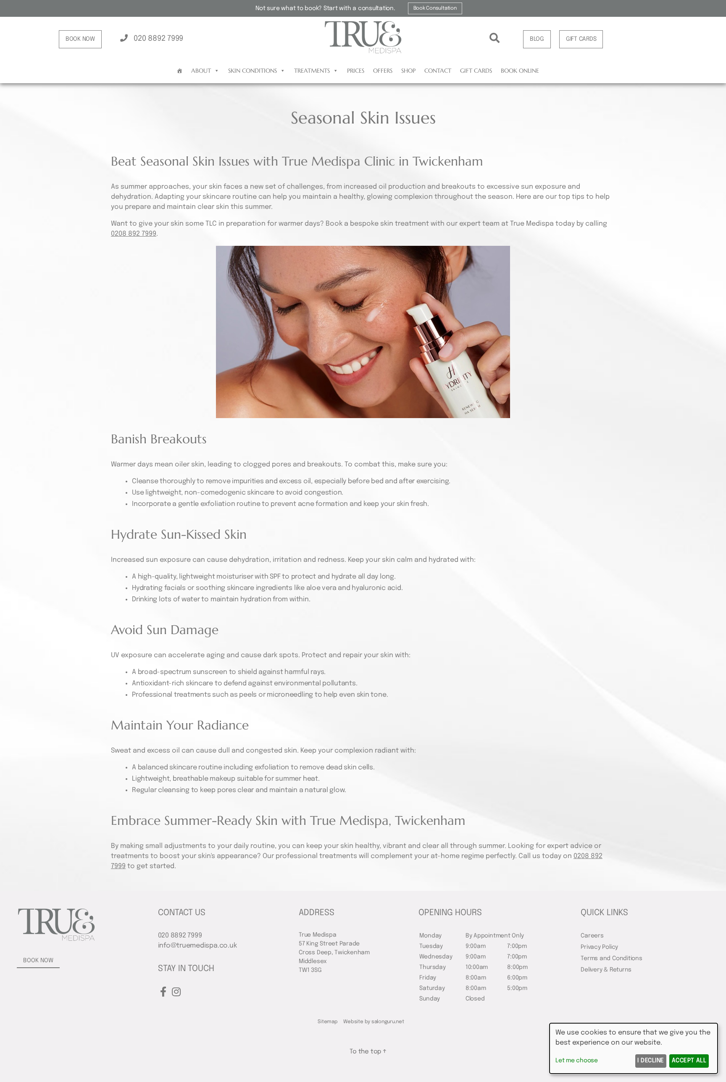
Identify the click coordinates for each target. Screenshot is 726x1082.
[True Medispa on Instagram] (176, 992)
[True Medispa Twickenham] (363, 52)
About (201, 70)
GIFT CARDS (581, 39)
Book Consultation (435, 8)
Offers (382, 70)
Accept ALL (689, 1061)
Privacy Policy (599, 947)
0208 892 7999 (133, 233)
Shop (408, 70)
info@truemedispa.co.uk (197, 945)
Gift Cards (476, 70)
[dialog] (634, 1048)
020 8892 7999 (157, 38)
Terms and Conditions (611, 958)
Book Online (520, 70)
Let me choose (576, 1061)
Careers (592, 936)
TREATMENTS (312, 70)
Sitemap (327, 1021)
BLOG (537, 39)
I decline (650, 1061)
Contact (437, 70)
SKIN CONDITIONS (252, 70)
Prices (355, 70)
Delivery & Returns (606, 970)
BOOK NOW (80, 39)
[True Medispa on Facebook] (163, 992)
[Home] (179, 70)
